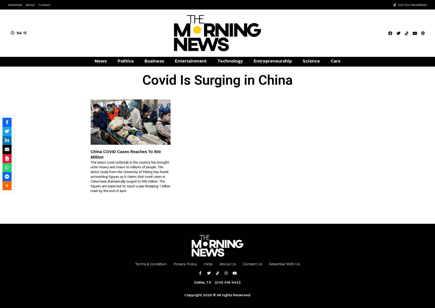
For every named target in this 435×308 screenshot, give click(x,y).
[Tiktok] (407, 33)
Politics (126, 61)
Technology (230, 61)
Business (154, 61)
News (101, 61)
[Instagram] (226, 273)
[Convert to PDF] (7, 158)
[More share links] (7, 185)
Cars (335, 61)
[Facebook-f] (200, 273)
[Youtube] (415, 33)
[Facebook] (390, 33)
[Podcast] (423, 33)
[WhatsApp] (7, 167)
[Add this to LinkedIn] (7, 140)
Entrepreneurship (273, 61)
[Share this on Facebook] (7, 122)
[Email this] (7, 149)
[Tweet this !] (7, 131)
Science (311, 61)
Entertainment (191, 61)
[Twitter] (398, 33)
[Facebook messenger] (7, 176)
